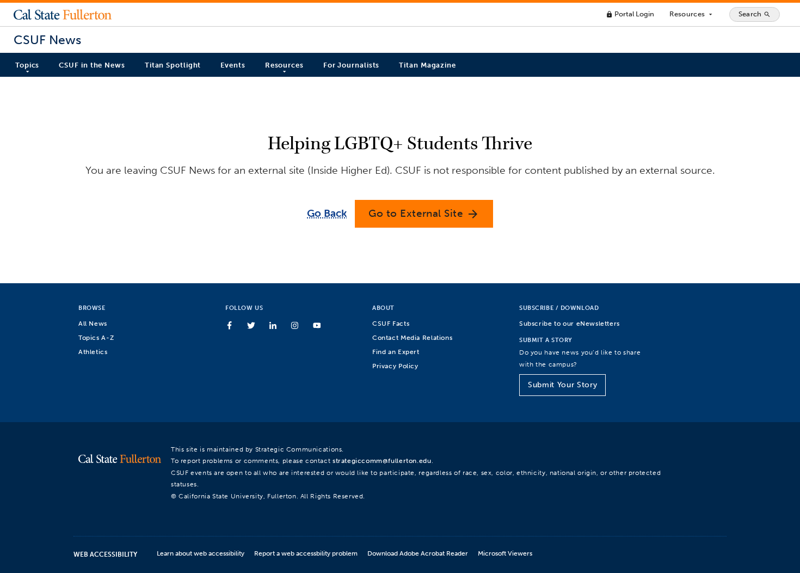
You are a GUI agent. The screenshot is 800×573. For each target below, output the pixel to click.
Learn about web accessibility (200, 553)
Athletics (93, 352)
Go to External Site (423, 214)
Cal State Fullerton (63, 14)
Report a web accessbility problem (306, 553)
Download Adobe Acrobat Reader (417, 553)
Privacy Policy (395, 366)
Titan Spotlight (173, 65)
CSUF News (47, 40)
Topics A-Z (96, 337)
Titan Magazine (427, 65)
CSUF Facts (390, 323)
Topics (27, 65)
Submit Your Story (562, 384)
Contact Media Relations (412, 337)
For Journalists (351, 65)
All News (92, 323)
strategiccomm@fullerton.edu (382, 460)
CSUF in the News (92, 65)
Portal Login (630, 14)
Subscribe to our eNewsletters (569, 323)
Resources (691, 14)
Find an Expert (396, 352)
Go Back (327, 213)
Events (232, 65)
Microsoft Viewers (505, 553)
